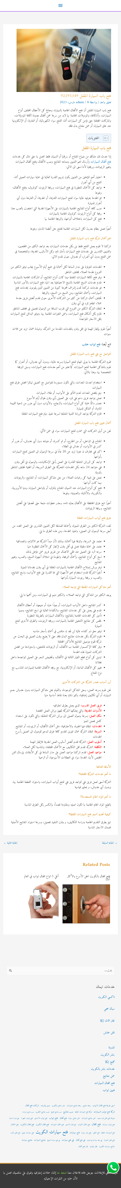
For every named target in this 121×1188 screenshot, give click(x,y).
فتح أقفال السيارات (101, 162)
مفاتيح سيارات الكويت (107, 1146)
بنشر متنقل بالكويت (58, 1105)
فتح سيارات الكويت (52, 1132)
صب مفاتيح (68, 1112)
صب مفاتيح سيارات (28, 1112)
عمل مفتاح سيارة (74, 1118)
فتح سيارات (75, 1133)
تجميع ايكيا (110, 1062)
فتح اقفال (96, 1124)
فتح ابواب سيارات (108, 1124)
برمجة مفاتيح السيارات (74, 1105)
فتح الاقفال (15, 1124)
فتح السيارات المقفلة (108, 1133)
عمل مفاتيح (109, 1076)
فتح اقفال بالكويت (27, 1124)
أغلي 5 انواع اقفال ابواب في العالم (41, 876)
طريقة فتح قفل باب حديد (106, 1118)
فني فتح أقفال (80, 1140)
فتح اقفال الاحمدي (71, 1124)
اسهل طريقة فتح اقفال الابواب (103, 1106)
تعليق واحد (105, 102)
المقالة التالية (10, 843)
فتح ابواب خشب (91, 344)
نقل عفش (109, 1032)
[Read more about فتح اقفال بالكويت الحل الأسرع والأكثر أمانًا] (86, 904)
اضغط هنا (62, 1173)
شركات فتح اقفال (32, 1106)
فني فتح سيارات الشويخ (53, 1140)
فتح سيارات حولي (28, 1133)
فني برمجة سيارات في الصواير (94, 1140)
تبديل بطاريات (45, 1105)
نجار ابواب (93, 1146)
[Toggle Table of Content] (104, 138)
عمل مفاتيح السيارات (89, 1118)
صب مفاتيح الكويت (42, 1112)
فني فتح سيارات (68, 1140)
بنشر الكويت (108, 1055)
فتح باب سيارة (86, 1133)
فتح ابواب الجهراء (27, 1118)
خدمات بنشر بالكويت (103, 1069)
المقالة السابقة (110, 843)
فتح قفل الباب (15, 1133)
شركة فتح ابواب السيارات (104, 1112)
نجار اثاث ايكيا (107, 1021)
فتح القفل (96, 1133)
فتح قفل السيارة (109, 1140)
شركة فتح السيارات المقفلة (83, 1112)
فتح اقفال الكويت (42, 1124)
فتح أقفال (63, 1118)
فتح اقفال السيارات (104, 1083)
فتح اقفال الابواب (84, 1124)
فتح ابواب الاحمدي (41, 1118)
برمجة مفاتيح (87, 1105)
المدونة (111, 1047)
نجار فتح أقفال (83, 1146)
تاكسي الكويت (106, 997)
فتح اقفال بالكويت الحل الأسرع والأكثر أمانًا (88, 878)
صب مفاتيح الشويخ (56, 1112)
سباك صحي (109, 1009)
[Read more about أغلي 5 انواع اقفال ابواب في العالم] (40, 900)
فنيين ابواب (109, 1090)
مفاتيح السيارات (40, 1140)
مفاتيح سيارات (27, 1140)
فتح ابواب (53, 1118)
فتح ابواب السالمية (14, 1118)
